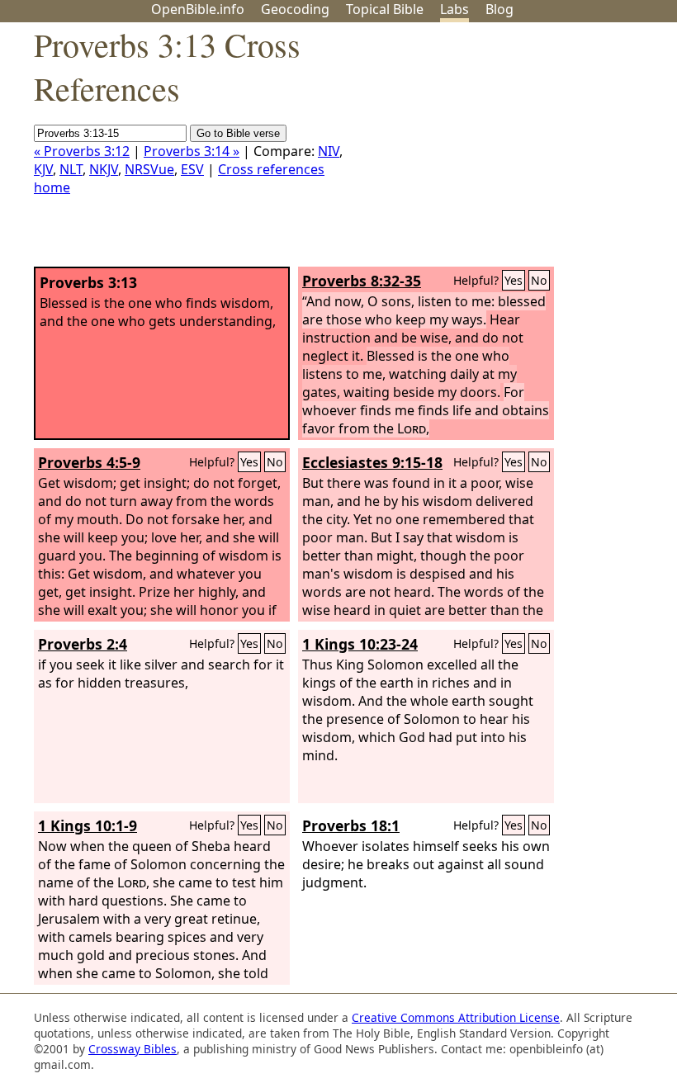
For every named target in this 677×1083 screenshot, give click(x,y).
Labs (454, 9)
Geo (295, 9)
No (539, 280)
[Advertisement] (510, 151)
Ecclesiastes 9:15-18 (372, 462)
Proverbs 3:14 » (191, 151)
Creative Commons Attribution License (456, 1017)
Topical (385, 9)
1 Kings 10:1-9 (87, 825)
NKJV (103, 169)
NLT (71, 169)
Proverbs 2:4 (82, 644)
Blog (499, 9)
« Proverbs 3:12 (82, 151)
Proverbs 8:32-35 (361, 281)
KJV (43, 169)
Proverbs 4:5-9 (89, 462)
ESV (192, 169)
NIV (328, 151)
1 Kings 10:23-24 (360, 644)
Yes (513, 280)
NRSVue (149, 169)
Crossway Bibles (132, 1049)
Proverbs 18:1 (351, 825)
